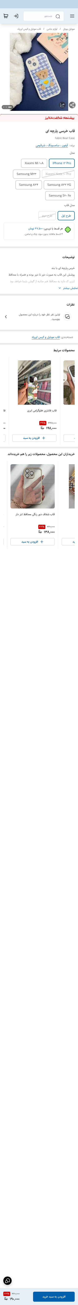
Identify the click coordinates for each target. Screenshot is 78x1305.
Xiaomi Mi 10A (34, 163)
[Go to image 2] (6, 107)
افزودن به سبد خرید (54, 1296)
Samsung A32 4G (59, 185)
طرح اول (66, 215)
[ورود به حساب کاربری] (17, 16)
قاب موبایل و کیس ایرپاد (29, 29)
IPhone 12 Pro (62, 163)
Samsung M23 (26, 174)
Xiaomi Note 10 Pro (58, 174)
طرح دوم (47, 215)
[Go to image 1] (10, 107)
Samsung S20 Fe (60, 195)
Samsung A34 (28, 185)
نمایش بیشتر (70, 288)
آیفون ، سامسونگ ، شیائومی (52, 145)
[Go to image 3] (3, 107)
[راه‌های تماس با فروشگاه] (7, 1281)
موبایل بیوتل (69, 29)
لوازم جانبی (52, 29)
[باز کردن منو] (71, 16)
